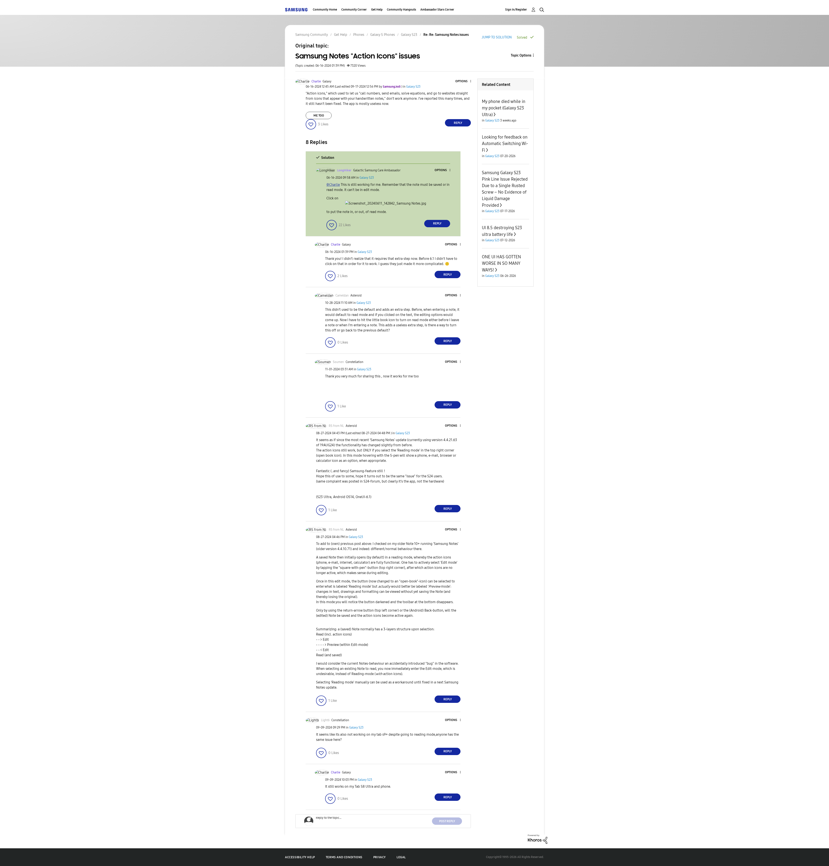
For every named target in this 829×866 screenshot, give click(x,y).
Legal (401, 857)
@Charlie (333, 185)
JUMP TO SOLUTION (497, 37)
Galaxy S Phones (382, 35)
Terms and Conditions (344, 857)
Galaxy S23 (409, 35)
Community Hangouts (401, 9)
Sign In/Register (516, 9)
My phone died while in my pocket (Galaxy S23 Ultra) (503, 108)
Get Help (377, 9)
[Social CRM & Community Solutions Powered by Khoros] (537, 839)
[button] (463, 81)
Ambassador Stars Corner (437, 9)
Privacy (379, 857)
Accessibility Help (300, 857)
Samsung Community (311, 35)
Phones (358, 35)
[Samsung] (296, 10)
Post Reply (447, 821)
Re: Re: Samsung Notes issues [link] (446, 35)
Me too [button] (318, 115)
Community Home (325, 9)
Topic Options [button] (521, 55)
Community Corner (354, 9)
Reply (458, 123)
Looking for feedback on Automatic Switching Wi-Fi (505, 143)
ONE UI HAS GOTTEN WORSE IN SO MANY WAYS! (501, 263)
